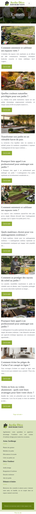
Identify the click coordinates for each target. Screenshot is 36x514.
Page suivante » (18, 414)
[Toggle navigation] (29, 3)
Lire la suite (6, 66)
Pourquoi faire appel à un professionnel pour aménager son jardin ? (17, 164)
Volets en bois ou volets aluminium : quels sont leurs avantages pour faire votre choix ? (17, 390)
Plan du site (18, 513)
